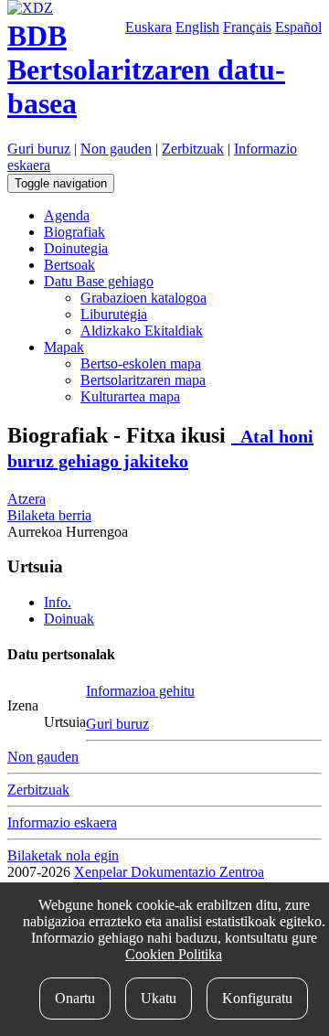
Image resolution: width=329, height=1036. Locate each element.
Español (298, 27)
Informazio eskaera (62, 822)
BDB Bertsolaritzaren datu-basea (146, 69)
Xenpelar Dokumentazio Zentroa (169, 872)
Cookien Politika (173, 954)
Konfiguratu (257, 998)
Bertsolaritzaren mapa (143, 380)
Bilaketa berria (49, 515)
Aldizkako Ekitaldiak (141, 330)
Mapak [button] (64, 347)
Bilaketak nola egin (63, 855)
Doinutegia (76, 248)
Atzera (26, 499)
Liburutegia (113, 314)
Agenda (67, 215)
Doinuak (69, 618)
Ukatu (158, 998)
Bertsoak (69, 264)
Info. (57, 602)
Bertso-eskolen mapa (140, 363)
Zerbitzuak (193, 148)
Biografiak (74, 232)
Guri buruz (38, 148)
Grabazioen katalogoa (143, 297)
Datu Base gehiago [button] (99, 281)
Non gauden (116, 148)
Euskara (148, 27)
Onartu (75, 998)
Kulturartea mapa (130, 396)
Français (247, 27)
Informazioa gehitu (140, 691)
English (197, 27)
